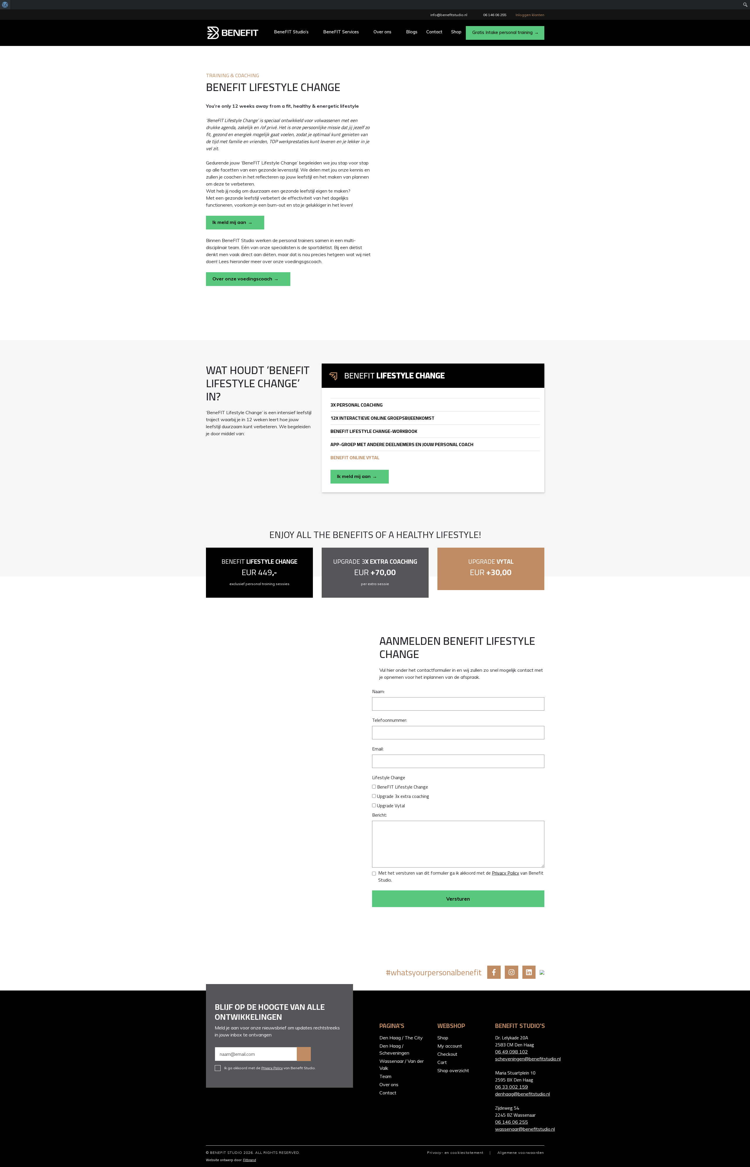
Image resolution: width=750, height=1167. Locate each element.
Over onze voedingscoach (242, 279)
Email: (377, 748)
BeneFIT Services (341, 32)
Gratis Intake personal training (502, 32)
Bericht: (379, 814)
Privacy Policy (505, 872)
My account (449, 1046)
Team (385, 1076)
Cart (442, 1062)
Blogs (411, 32)
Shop (456, 32)
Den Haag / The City (401, 1038)
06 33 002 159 (511, 1087)
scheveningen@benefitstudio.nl (519, 1059)
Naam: (378, 691)
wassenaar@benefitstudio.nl (519, 1129)
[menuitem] (5, 4)
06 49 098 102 (511, 1052)
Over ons (382, 32)
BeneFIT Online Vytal (354, 457)
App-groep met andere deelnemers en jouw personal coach (401, 444)
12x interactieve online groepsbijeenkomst (382, 418)
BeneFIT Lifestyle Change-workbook (373, 431)
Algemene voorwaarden (520, 1152)
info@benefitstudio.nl (448, 15)
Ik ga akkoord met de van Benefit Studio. (270, 1068)
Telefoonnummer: (389, 720)
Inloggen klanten (530, 15)
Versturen (458, 899)
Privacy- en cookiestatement (455, 1152)
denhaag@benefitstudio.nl (519, 1094)
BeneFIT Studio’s (291, 32)
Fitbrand (249, 1159)
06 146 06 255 (494, 15)
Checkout (447, 1054)
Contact (434, 32)
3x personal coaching (356, 404)
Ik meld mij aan (229, 222)
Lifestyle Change (388, 777)
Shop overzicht (453, 1070)
